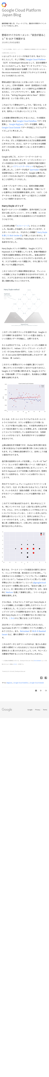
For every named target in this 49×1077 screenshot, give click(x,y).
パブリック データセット (23, 166)
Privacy (38, 710)
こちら (11, 618)
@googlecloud (39, 582)
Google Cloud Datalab (11, 127)
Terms (45, 710)
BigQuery (10, 683)
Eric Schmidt (37, 660)
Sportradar (34, 169)
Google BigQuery (16, 124)
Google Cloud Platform (36, 59)
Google (30, 710)
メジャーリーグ (22, 225)
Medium (9, 592)
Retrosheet (25, 631)
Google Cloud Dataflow (27, 121)
